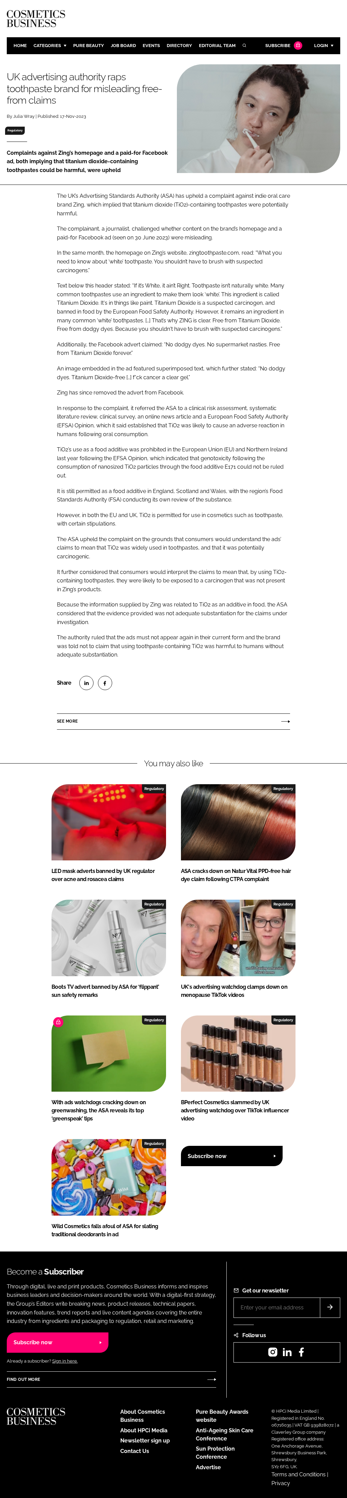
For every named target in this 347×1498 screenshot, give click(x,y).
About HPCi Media (143, 1430)
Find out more (23, 1379)
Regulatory (15, 130)
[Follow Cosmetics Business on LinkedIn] (287, 1354)
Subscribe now (207, 1156)
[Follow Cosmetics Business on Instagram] (272, 1354)
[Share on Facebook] (105, 683)
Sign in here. (65, 1361)
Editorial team (217, 45)
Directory (179, 45)
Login (321, 45)
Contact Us (134, 1451)
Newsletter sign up (145, 1440)
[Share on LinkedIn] (86, 683)
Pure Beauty (88, 45)
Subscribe (277, 45)
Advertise (208, 1467)
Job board (123, 45)
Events (151, 45)
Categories (47, 45)
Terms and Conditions (298, 1474)
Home (20, 45)
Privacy (280, 1483)
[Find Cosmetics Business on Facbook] (301, 1354)
